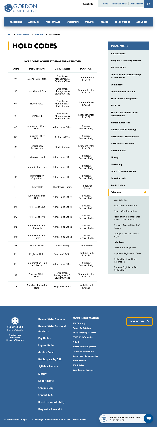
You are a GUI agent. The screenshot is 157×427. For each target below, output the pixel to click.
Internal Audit (118, 150)
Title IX (76, 342)
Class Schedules (121, 199)
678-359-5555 (79, 419)
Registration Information (125, 205)
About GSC (141, 22)
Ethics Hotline (79, 360)
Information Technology (123, 129)
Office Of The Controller (123, 171)
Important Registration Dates (127, 253)
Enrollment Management (124, 98)
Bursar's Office (118, 67)
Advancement (118, 53)
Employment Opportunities (85, 356)
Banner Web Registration (125, 211)
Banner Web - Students (51, 319)
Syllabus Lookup (48, 366)
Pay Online (44, 338)
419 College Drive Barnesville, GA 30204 (51, 419)
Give (105, 4)
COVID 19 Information (83, 337)
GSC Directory (79, 323)
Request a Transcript (50, 409)
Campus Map (46, 388)
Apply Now (136, 4)
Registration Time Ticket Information (125, 260)
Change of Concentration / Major (126, 235)
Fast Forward (53, 22)
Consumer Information (123, 91)
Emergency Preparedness (84, 332)
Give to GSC (137, 321)
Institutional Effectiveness (125, 136)
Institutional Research (122, 143)
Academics (33, 22)
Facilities (115, 105)
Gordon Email (46, 352)
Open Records (118, 178)
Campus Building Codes (125, 247)
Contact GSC (45, 395)
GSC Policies (78, 365)
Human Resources (120, 122)
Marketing (116, 164)
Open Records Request (83, 369)
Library (115, 157)
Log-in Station (46, 345)
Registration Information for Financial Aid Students (127, 218)
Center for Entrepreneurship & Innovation (126, 76)
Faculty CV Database (82, 328)
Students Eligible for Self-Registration (126, 268)
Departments (119, 45)
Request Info (119, 4)
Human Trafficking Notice (84, 346)
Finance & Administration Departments (124, 114)
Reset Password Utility (51, 402)
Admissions (16, 22)
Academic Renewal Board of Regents (126, 226)
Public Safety (118, 185)
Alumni (104, 22)
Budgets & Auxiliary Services (126, 60)
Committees (117, 84)
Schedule (116, 192)
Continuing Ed (122, 22)
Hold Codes (119, 242)
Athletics (89, 22)
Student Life (72, 22)
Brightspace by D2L (49, 359)
